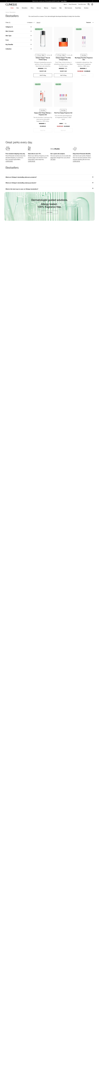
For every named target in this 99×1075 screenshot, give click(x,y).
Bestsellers (24, 8)
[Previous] (6, 1)
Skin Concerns (68, 8)
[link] (42, 39)
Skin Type (8, 35)
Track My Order (82, 4)
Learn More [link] (66, 1)
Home (7, 12)
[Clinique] (11, 4)
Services (86, 8)
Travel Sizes (78, 8)
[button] (92, 4)
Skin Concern (9, 31)
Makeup (46, 8)
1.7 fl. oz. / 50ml (40, 55)
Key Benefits (9, 44)
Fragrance (53, 8)
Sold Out (83, 75)
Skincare (39, 8)
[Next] (92, 1)
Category (9, 27)
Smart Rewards (72, 4)
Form (7, 40)
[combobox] (83, 22)
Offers (31, 8)
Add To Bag (43, 75)
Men (60, 8)
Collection (8, 49)
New (18, 8)
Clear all (38, 22)
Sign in (65, 4)
